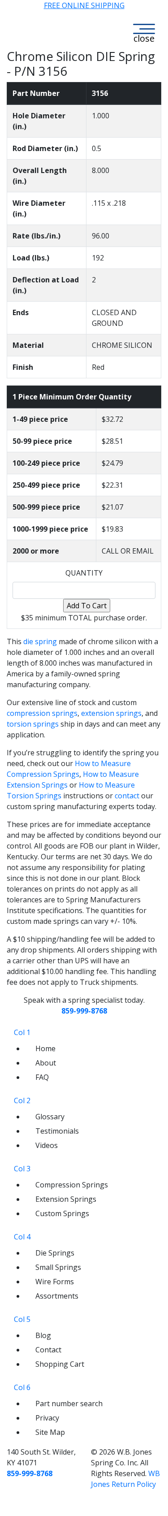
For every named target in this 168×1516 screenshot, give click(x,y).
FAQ (42, 1077)
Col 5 (22, 1319)
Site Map (50, 1432)
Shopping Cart (59, 1364)
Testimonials (57, 1131)
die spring (40, 641)
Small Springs (58, 1267)
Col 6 (22, 1387)
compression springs (42, 713)
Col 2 (22, 1100)
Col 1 (22, 1032)
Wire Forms (54, 1281)
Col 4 (22, 1237)
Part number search (69, 1403)
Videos (46, 1145)
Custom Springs (62, 1213)
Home (45, 1048)
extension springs (111, 713)
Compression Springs (71, 1185)
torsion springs (33, 724)
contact (127, 796)
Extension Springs (65, 1199)
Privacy (47, 1418)
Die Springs (54, 1253)
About (45, 1063)
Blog (43, 1335)
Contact (48, 1350)
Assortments (56, 1296)
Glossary (50, 1117)
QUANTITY (84, 573)
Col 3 (22, 1169)
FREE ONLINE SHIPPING (84, 5)
